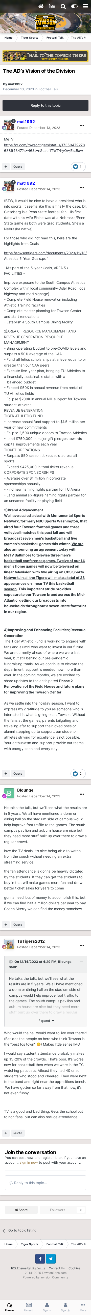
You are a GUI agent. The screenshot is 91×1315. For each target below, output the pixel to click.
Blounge (25, 790)
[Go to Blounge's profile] (9, 793)
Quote (17, 167)
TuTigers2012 (31, 941)
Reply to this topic (46, 105)
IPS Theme (19, 1268)
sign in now (29, 1162)
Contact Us (57, 1268)
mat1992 (15, 84)
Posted (38, 128)
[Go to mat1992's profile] (9, 125)
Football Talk (48, 89)
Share (23, 1210)
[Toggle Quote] (11, 962)
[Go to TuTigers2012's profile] (9, 944)
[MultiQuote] (6, 166)
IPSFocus (38, 1268)
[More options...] (82, 126)
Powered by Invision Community (45, 1277)
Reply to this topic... (30, 1183)
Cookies (74, 1268)
